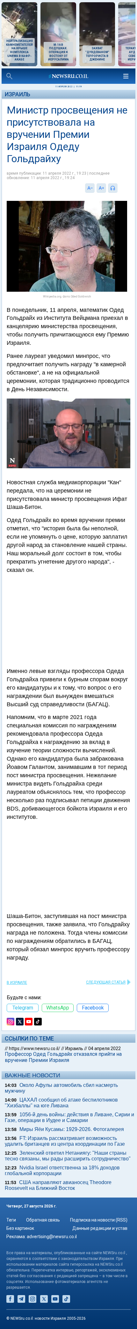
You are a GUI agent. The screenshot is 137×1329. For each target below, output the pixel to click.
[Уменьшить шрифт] (90, 188)
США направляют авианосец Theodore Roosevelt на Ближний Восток (58, 1185)
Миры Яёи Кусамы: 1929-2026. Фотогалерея (71, 1129)
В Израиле (17, 982)
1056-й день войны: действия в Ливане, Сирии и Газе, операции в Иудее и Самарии (69, 1117)
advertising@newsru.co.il (52, 1236)
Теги (11, 1219)
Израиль (17, 94)
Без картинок (20, 1228)
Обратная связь (43, 1219)
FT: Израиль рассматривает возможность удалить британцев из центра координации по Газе (65, 1141)
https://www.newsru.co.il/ (34, 1048)
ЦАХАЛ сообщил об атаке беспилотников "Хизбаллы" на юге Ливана (61, 1102)
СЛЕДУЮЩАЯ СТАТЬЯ (106, 982)
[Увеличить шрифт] (101, 188)
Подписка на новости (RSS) (98, 1219)
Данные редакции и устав (99, 1228)
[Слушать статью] (119, 188)
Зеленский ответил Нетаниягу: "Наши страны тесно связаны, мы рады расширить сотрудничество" (68, 1155)
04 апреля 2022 (104, 1048)
